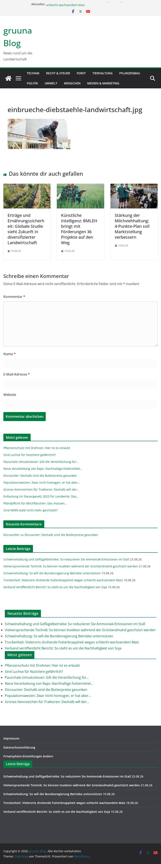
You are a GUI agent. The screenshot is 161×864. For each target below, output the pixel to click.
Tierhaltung (102, 73)
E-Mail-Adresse (16, 374)
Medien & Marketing (103, 83)
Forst (81, 73)
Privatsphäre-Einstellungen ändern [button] (28, 756)
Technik (33, 73)
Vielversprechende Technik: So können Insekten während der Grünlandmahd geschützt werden (70, 566)
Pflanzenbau (129, 73)
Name (9, 354)
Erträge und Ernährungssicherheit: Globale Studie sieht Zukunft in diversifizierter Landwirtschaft (26, 228)
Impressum (11, 738)
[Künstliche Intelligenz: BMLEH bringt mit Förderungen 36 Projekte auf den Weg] (80, 186)
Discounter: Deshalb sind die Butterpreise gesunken (61, 535)
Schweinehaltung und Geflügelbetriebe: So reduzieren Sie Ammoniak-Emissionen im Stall (66, 559)
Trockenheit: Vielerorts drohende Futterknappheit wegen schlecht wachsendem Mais (63, 580)
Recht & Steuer (58, 73)
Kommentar (14, 296)
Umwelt (51, 83)
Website (9, 394)
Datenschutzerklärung (19, 747)
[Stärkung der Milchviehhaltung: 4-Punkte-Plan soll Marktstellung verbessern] (134, 186)
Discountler (11, 535)
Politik (32, 83)
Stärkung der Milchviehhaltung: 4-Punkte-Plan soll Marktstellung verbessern (132, 226)
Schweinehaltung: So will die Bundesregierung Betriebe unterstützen (52, 573)
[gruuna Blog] (8, 78)
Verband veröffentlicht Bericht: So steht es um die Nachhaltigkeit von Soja (55, 587)
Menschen (72, 83)
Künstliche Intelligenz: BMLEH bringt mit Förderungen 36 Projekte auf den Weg (79, 228)
